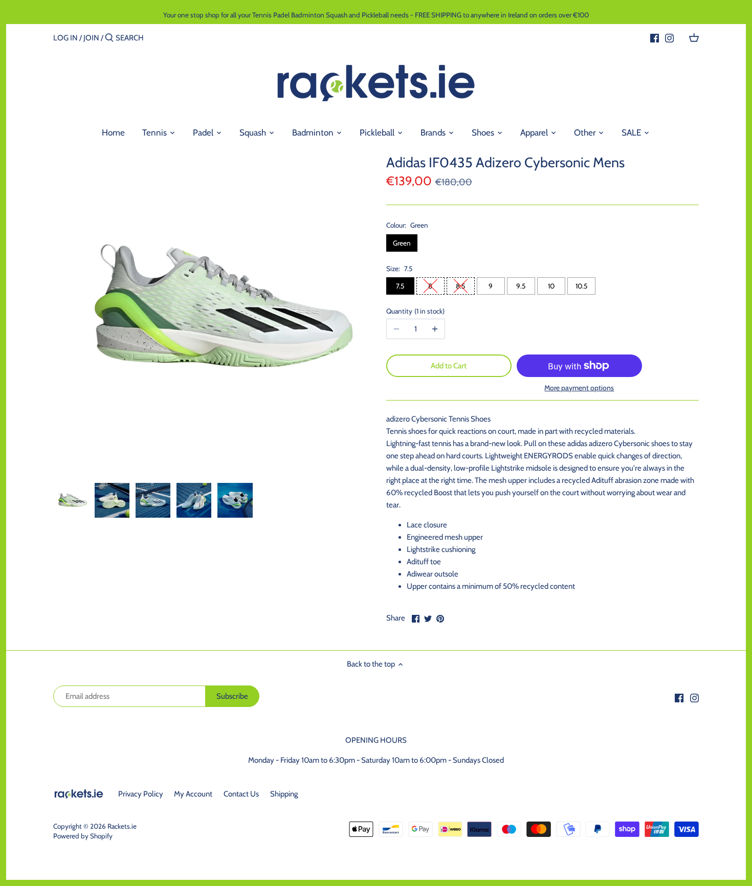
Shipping (284, 794)
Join (91, 37)
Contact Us (241, 794)
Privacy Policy (140, 794)
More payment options (579, 388)
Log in (65, 37)
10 (551, 286)
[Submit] (109, 38)
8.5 (460, 286)
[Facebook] (654, 37)
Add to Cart (449, 365)
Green (402, 243)
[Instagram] (669, 37)
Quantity (414, 311)
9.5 (520, 286)
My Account (193, 794)
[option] (71, 500)
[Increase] (435, 329)
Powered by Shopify (83, 836)
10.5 (581, 286)
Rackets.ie (122, 826)
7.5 (400, 286)
